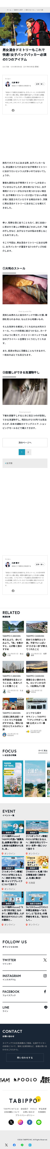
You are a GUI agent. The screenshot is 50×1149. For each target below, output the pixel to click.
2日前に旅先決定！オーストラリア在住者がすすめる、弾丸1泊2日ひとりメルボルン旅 (13, 723)
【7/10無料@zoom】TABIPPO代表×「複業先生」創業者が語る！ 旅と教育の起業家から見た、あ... (13, 842)
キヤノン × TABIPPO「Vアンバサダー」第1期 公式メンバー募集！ (36, 721)
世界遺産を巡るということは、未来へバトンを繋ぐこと (12, 682)
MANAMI (10, 735)
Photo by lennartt (25, 412)
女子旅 (9, 463)
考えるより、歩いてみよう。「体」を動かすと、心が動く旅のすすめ (13, 644)
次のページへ (25, 442)
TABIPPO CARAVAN (12, 636)
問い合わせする (25, 1057)
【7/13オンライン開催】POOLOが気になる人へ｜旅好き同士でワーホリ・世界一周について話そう (37, 842)
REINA (33, 692)
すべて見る (42, 750)
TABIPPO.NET (35, 732)
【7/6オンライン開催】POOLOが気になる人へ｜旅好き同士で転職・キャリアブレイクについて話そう (12, 878)
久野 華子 (15, 83)
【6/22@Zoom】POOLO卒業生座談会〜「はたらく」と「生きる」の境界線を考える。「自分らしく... (37, 913)
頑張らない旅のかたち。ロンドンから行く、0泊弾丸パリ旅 (36, 682)
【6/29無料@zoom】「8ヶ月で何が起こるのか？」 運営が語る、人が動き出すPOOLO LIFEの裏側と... (13, 913)
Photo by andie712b (25, 311)
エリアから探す (33, 713)
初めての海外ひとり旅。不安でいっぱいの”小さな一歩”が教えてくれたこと (36, 644)
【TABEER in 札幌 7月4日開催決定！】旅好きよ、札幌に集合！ (36, 874)
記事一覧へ (40, 84)
